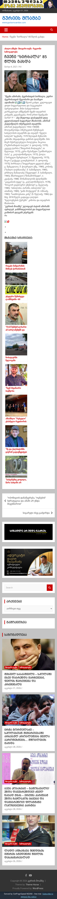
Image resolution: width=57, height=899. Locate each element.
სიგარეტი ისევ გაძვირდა (36, 513)
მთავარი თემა (25, 48)
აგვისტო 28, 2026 (12, 747)
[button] (28, 221)
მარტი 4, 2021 (11, 67)
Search (50, 587)
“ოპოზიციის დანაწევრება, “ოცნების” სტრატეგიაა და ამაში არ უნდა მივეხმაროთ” (26, 500)
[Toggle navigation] (6, 29)
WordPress (38, 888)
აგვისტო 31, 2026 (12, 688)
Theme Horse (32, 884)
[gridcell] (28, 142)
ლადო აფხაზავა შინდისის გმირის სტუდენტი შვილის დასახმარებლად (24, 854)
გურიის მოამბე (21, 18)
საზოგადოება (11, 52)
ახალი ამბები (10, 48)
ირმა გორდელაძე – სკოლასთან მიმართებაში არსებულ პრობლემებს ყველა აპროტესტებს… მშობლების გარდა (27, 736)
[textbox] (28, 218)
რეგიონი (37, 48)
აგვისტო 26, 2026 (12, 861)
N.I (20, 67)
